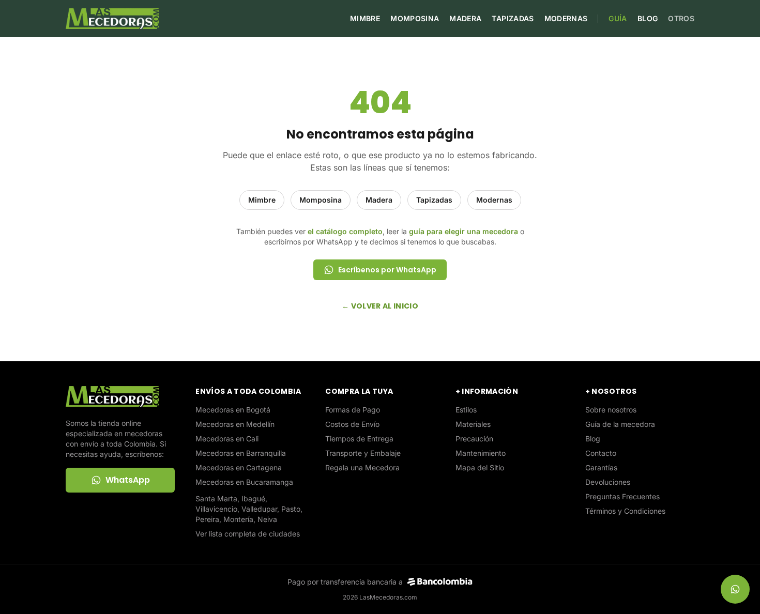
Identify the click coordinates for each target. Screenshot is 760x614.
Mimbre (365, 18)
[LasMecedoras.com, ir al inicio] (112, 18)
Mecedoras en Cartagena (238, 467)
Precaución (474, 438)
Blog (647, 18)
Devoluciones (607, 482)
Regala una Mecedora (362, 467)
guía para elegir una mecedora (463, 231)
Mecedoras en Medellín (235, 424)
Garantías (601, 467)
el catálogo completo (345, 231)
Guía (618, 18)
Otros (681, 18)
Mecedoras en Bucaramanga (244, 482)
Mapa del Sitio (479, 467)
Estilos (466, 409)
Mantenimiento (480, 453)
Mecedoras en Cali (227, 438)
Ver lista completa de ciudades (247, 533)
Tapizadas (513, 18)
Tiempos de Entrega (359, 438)
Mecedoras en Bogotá (232, 409)
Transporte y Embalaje (363, 453)
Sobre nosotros (610, 409)
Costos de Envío (352, 424)
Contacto (600, 453)
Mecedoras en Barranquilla (240, 453)
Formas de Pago (352, 409)
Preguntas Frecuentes (622, 496)
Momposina (414, 18)
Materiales (473, 424)
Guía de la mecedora (620, 424)
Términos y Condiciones (625, 510)
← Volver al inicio (380, 306)
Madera (465, 18)
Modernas (566, 18)
